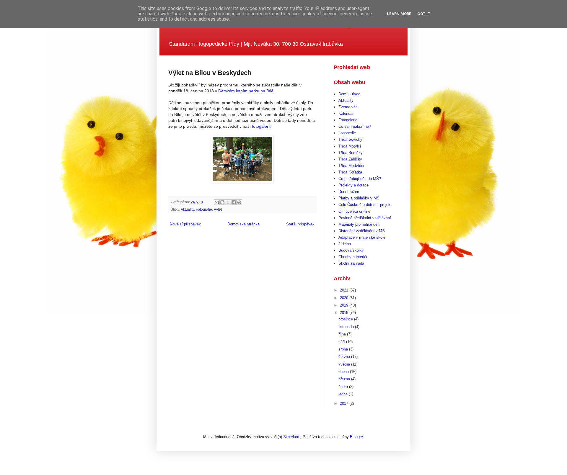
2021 (344, 290)
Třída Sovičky (350, 139)
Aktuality (187, 209)
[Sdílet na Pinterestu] (239, 202)
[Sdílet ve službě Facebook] (234, 202)
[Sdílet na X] (228, 202)
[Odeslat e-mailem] (217, 202)
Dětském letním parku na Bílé (245, 91)
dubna (344, 371)
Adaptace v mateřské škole (361, 237)
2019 (344, 305)
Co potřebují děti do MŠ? (359, 178)
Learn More (399, 14)
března (344, 379)
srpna (343, 349)
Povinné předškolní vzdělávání (364, 218)
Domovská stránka (243, 224)
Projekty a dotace (353, 185)
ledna (343, 394)
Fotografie (204, 209)
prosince (346, 319)
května (344, 364)
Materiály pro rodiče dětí (359, 224)
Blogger (356, 437)
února (343, 386)
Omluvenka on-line (354, 211)
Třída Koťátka (350, 172)
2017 (344, 403)
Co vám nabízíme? (354, 126)
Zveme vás (348, 107)
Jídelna (344, 244)
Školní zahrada (351, 263)
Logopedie (347, 133)
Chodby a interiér (352, 257)
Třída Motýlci (349, 146)
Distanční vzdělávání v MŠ (361, 231)
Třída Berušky (350, 152)
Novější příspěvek (185, 224)
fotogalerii (261, 126)
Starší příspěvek (300, 224)
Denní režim (348, 191)
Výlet (218, 209)
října (342, 334)
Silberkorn (291, 437)
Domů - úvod (349, 94)
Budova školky (351, 250)
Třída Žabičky (350, 159)
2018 (344, 312)
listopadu (346, 327)
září (342, 342)
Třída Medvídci (351, 165)
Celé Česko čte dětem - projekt (365, 204)
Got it (424, 14)
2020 (344, 298)
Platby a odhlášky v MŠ (358, 198)
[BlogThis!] (222, 202)
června (344, 356)
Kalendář (345, 113)
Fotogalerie (347, 120)
